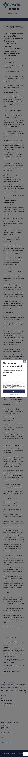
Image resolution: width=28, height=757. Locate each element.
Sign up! (14, 391)
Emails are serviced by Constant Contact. (14, 387)
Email (4, 375)
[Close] (24, 361)
